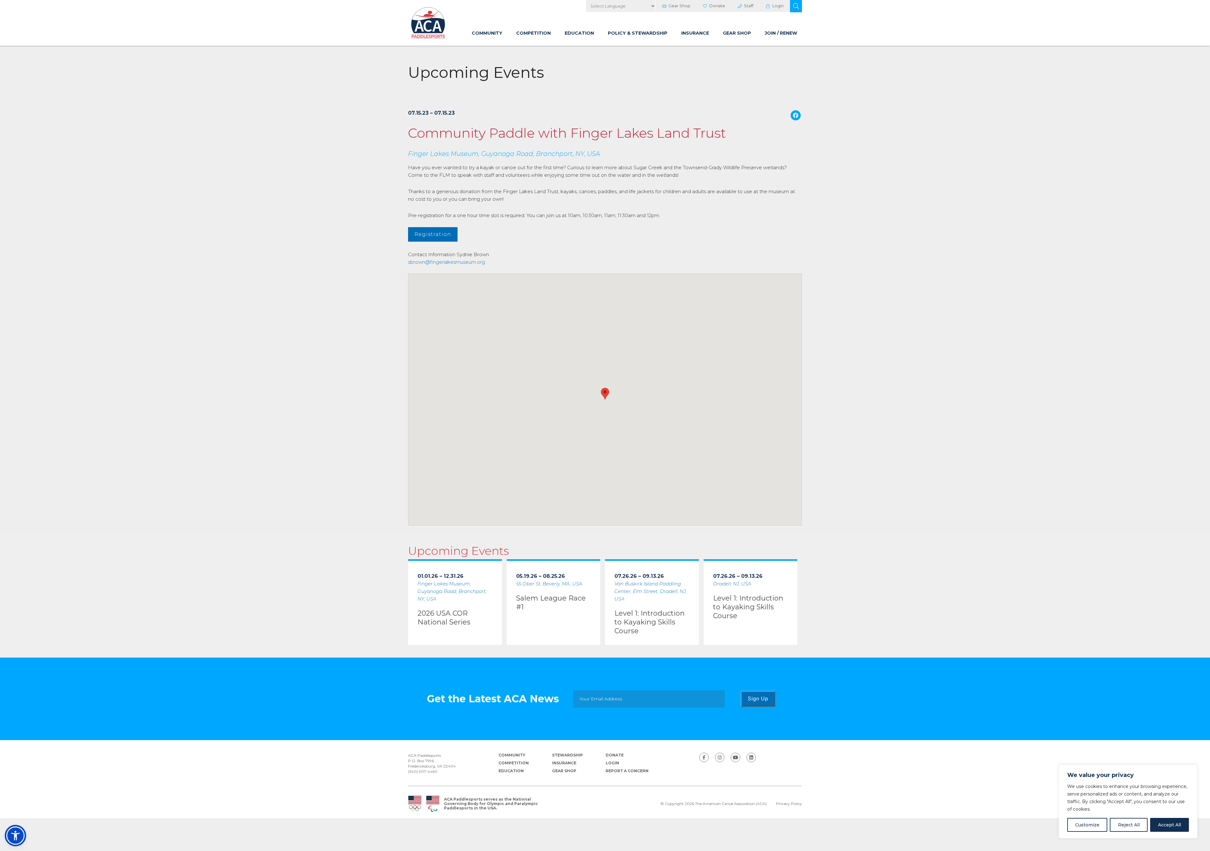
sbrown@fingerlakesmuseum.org (446, 262)
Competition (533, 33)
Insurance (695, 33)
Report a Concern (627, 770)
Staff (748, 5)
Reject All (1129, 825)
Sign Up (758, 698)
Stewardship (567, 755)
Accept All (1169, 825)
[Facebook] (795, 116)
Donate (717, 5)
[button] (796, 6)
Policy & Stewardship (637, 33)
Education (579, 33)
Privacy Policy (789, 804)
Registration (432, 234)
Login (778, 5)
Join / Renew (781, 33)
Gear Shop (679, 5)
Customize (1087, 825)
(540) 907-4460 (422, 771)
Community (487, 33)
